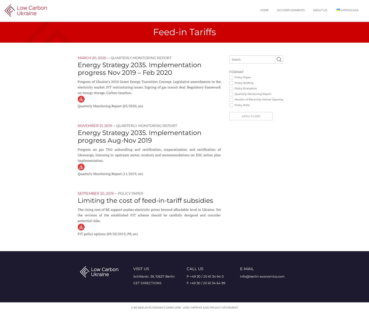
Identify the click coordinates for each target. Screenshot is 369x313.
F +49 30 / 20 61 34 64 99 (206, 283)
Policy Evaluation (246, 88)
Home (264, 10)
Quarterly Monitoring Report (253, 94)
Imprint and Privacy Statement (214, 307)
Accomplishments (291, 10)
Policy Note (242, 105)
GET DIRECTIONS (147, 283)
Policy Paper (243, 77)
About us (320, 10)
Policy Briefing (244, 82)
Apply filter (251, 116)
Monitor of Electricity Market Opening (259, 99)
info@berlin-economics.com (262, 276)
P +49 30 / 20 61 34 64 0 (205, 276)
